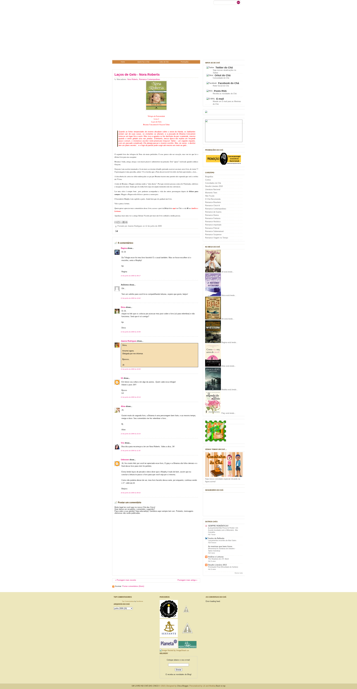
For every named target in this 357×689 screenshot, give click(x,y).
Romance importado (213, 225)
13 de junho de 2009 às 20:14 (131, 397)
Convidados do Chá (213, 183)
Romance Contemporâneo (149, 79)
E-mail (220, 98)
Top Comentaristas (128, 601)
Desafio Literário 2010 (214, 186)
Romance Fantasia (212, 218)
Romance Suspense (213, 235)
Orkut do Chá (223, 75)
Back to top (220, 686)
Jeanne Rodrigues (129, 341)
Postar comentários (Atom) (133, 586)
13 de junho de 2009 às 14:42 (131, 298)
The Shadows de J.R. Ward (218, 559)
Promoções (185, 62)
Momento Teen (211, 193)
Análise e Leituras (216, 557)
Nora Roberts (132, 79)
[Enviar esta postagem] (116, 231)
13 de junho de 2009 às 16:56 (131, 332)
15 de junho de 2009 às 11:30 (130, 450)
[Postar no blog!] (118, 222)
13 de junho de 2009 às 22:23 (131, 433)
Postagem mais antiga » (187, 580)
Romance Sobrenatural (214, 231)
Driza (123, 307)
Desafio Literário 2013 (217, 565)
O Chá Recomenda (212, 199)
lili (122, 378)
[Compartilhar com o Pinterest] (126, 222)
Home (123, 62)
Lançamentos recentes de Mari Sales (222, 540)
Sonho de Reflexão (216, 538)
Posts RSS (220, 91)
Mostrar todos (239, 573)
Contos (208, 180)
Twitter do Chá (224, 67)
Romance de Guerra (213, 212)
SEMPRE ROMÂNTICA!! (218, 526)
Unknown (125, 460)
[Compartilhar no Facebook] (123, 222)
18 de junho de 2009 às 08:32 (131, 492)
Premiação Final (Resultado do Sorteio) (223, 567)
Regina (124, 248)
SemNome (139, 601)
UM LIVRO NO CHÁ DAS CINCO (145, 686)
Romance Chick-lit (212, 206)
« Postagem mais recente (125, 580)
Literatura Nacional (212, 189)
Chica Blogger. (183, 686)
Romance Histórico (212, 222)
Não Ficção (209, 196)
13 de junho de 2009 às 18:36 (131, 369)
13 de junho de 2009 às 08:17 (131, 275)
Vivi (122, 443)
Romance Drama (212, 215)
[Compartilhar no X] (121, 222)
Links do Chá (164, 62)
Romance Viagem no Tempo (216, 238)
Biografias (209, 177)
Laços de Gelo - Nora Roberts (137, 74)
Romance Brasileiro (213, 202)
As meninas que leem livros (220, 546)
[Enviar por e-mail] (115, 222)
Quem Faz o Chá (143, 62)
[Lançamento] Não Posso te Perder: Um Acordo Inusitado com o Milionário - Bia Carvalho (223, 530)
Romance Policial (212, 228)
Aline (123, 406)
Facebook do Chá (228, 83)
